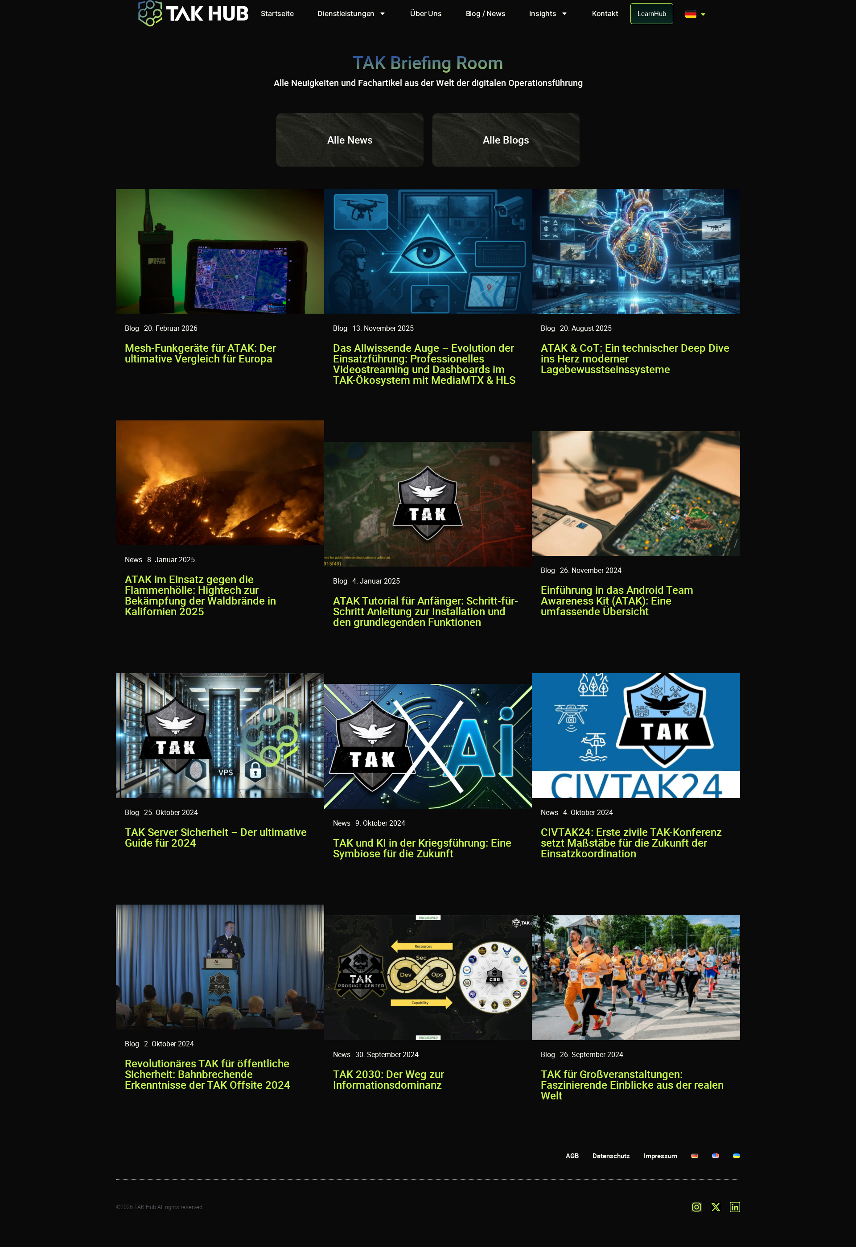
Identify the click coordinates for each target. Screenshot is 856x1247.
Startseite (277, 13)
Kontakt (605, 13)
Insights (542, 13)
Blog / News (486, 13)
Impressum (727, 1229)
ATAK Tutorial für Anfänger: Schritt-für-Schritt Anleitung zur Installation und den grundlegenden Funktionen (425, 611)
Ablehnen (707, 1209)
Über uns (425, 13)
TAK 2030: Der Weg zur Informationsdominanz (388, 1079)
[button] (836, 1142)
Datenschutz (694, 1229)
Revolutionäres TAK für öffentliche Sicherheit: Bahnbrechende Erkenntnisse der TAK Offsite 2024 (207, 1074)
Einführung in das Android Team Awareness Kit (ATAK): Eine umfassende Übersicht (617, 600)
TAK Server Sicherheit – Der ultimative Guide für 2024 (216, 837)
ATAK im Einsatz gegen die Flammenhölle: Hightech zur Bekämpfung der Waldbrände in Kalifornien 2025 (200, 595)
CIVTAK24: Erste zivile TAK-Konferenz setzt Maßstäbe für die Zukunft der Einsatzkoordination (631, 842)
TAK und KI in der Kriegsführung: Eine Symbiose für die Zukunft (422, 847)
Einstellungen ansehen (798, 1209)
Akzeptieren (617, 1209)
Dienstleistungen (345, 13)
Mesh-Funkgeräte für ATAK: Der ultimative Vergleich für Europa (200, 353)
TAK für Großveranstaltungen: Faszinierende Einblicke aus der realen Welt (632, 1085)
